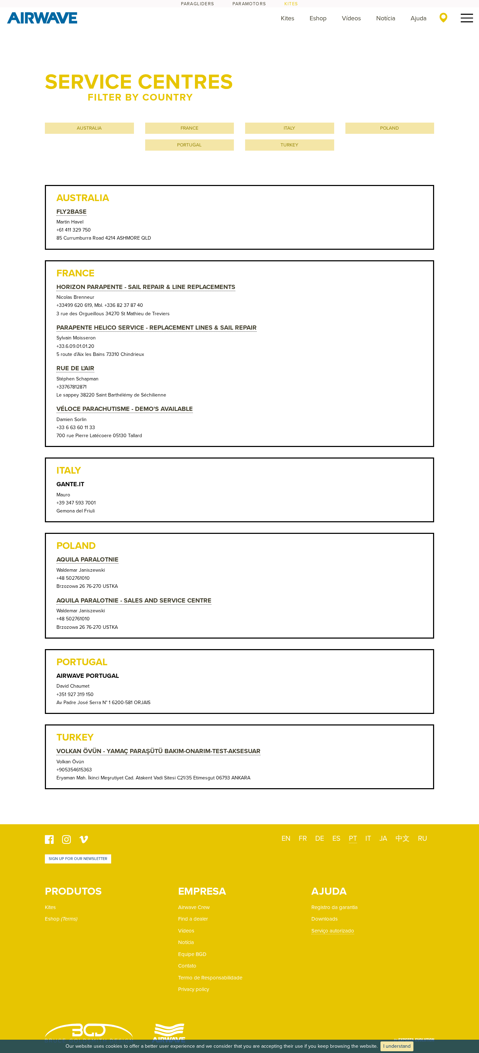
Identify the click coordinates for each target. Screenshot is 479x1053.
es (336, 838)
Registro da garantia (334, 907)
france (189, 128)
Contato (187, 966)
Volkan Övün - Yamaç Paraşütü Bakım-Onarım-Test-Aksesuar (158, 751)
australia (89, 128)
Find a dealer (193, 919)
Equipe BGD (192, 954)
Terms (69, 919)
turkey (289, 145)
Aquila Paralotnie (87, 559)
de (319, 838)
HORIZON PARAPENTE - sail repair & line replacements (145, 287)
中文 (403, 838)
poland (389, 128)
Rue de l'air (75, 368)
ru (422, 838)
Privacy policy (193, 989)
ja (383, 838)
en (286, 838)
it (368, 838)
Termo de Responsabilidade (210, 978)
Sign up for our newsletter (78, 858)
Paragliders (197, 4)
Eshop (318, 18)
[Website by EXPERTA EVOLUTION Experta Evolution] (414, 1037)
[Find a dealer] (443, 17)
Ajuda (418, 18)
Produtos (73, 891)
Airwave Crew (194, 907)
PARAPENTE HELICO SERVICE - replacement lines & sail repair (156, 327)
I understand (397, 1046)
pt (353, 838)
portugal (189, 145)
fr (303, 838)
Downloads (324, 919)
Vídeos (351, 18)
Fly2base (71, 211)
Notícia (385, 18)
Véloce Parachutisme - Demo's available (124, 409)
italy (289, 128)
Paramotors (249, 4)
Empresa (202, 891)
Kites (291, 4)
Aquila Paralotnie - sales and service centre (133, 600)
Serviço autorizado (332, 931)
